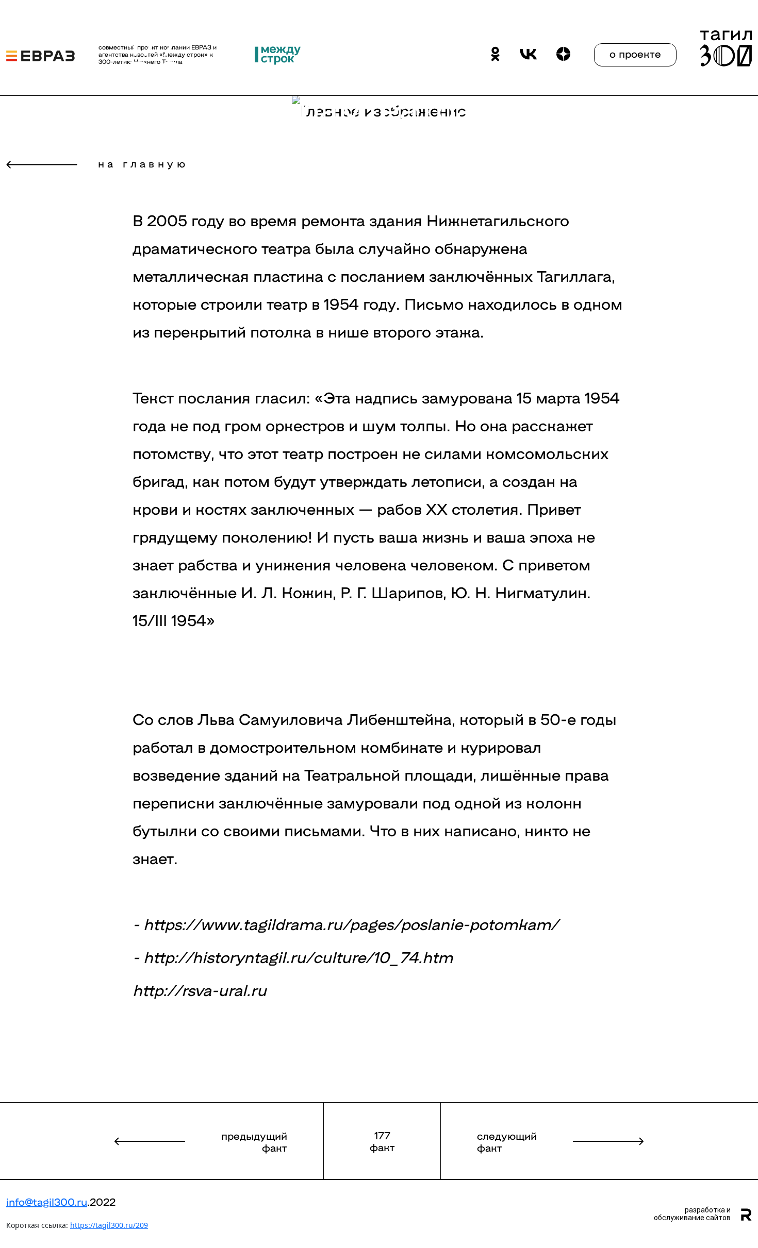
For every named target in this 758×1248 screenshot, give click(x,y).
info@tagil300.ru (46, 1201)
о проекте (635, 53)
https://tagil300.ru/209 (109, 1225)
